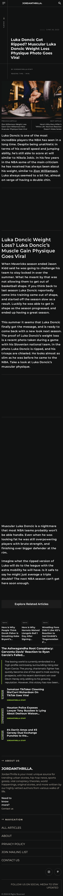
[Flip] (55, 595)
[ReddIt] (33, 595)
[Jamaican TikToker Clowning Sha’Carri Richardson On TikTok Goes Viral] (55, 695)
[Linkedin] (26, 595)
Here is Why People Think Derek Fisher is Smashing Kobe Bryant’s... (10, 633)
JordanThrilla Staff (23, 69)
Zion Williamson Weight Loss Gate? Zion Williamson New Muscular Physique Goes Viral (14, 126)
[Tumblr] (40, 595)
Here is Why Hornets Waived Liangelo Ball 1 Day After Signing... (31, 633)
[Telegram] (48, 595)
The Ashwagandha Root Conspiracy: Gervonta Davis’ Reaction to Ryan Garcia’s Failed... (27, 652)
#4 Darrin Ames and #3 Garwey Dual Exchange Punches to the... (22, 732)
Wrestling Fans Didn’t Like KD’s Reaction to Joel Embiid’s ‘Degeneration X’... (51, 634)
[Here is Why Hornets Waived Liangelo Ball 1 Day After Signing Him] (31, 614)
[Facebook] (5, 595)
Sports (4, 24)
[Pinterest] (19, 595)
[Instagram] (49, 872)
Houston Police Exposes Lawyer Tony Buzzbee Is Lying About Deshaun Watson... (26, 710)
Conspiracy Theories (3, 716)
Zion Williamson (45, 171)
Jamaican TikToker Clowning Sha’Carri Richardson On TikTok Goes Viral (25, 692)
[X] (12, 595)
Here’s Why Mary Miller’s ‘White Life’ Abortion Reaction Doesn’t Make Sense (48, 126)
